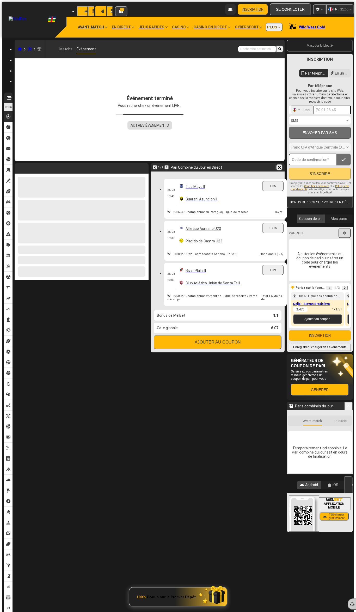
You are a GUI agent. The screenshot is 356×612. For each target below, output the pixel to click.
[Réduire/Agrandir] (348, 428)
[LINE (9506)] (20, 49)
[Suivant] (32, 167)
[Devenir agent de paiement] (230, 9)
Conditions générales (316, 197)
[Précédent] (19, 167)
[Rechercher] (280, 49)
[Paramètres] (319, 9)
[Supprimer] (143, 167)
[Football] (30, 49)
